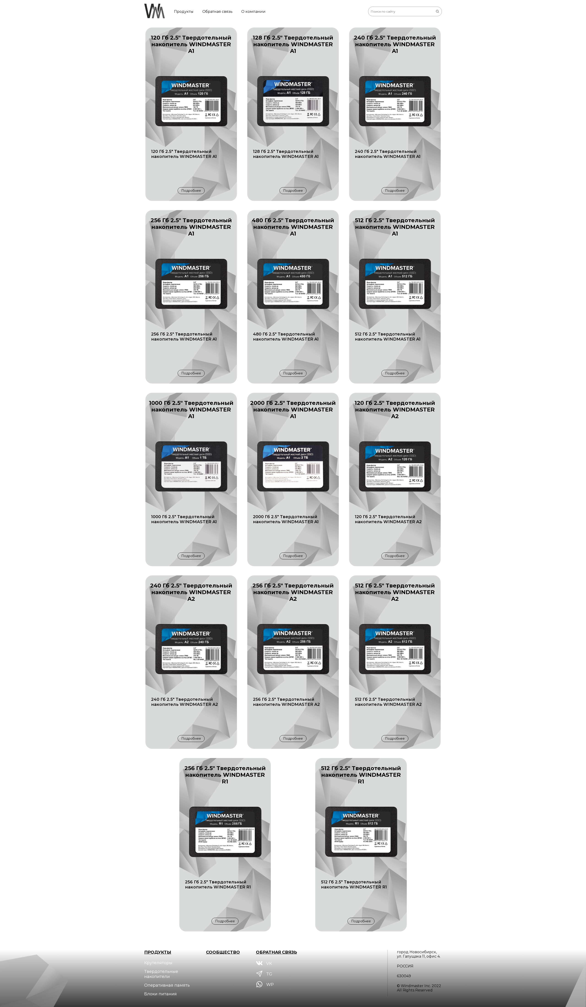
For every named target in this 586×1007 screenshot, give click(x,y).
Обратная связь (217, 11)
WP (269, 984)
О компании (253, 11)
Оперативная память (167, 985)
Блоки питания (160, 993)
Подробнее (191, 191)
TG (268, 974)
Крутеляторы (158, 962)
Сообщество (223, 952)
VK (268, 963)
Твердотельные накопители (161, 974)
